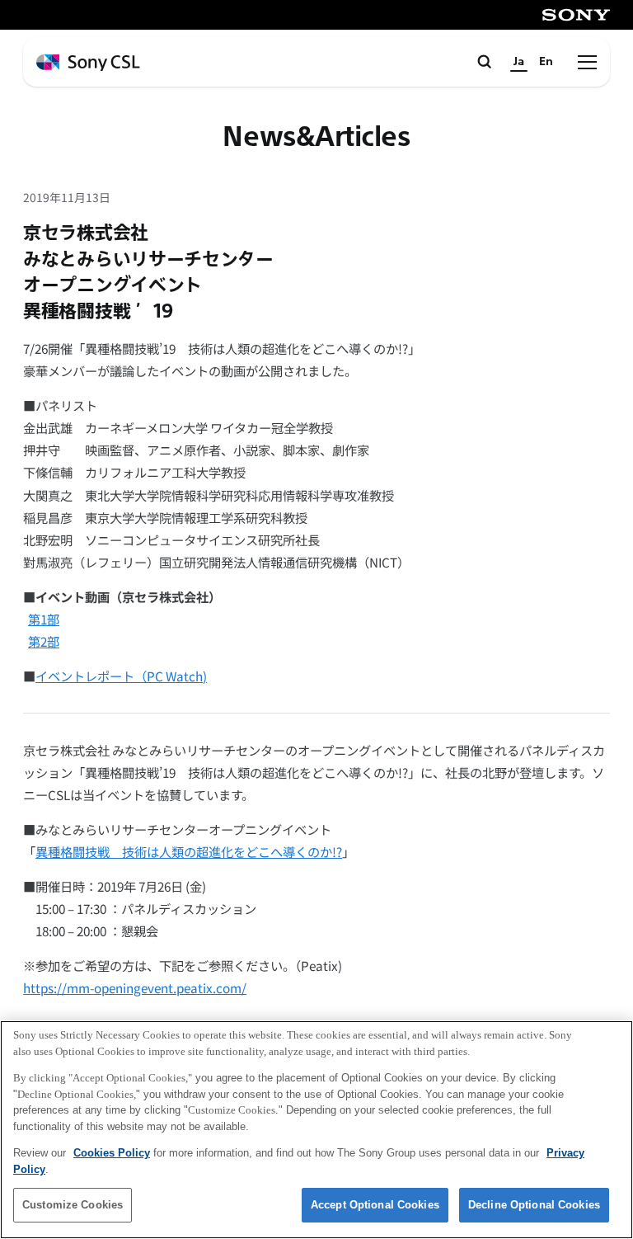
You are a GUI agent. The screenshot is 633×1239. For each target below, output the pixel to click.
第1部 (43, 619)
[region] (316, 1129)
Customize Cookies (72, 1205)
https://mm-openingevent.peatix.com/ (134, 987)
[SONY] (576, 15)
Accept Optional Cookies (375, 1205)
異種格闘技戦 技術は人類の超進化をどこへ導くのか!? (188, 851)
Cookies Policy (111, 1153)
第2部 (43, 641)
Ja (518, 61)
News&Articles (316, 137)
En (546, 61)
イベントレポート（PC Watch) (121, 676)
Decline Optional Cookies (534, 1205)
